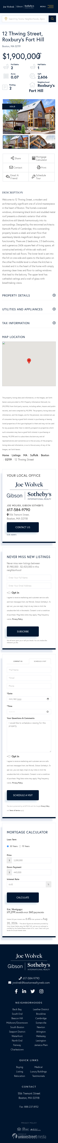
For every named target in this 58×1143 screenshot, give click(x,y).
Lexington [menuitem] (41, 1040)
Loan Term (12, 839)
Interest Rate (13, 879)
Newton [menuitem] (41, 1027)
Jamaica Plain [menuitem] (41, 1045)
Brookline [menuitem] (41, 1013)
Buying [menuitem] (19, 1067)
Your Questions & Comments (21, 718)
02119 (8, 459)
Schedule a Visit (40, 661)
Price (9, 855)
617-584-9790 (18, 509)
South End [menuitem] (17, 1013)
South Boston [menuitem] (17, 1027)
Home (5, 455)
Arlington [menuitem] (41, 1031)
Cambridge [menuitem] (41, 1018)
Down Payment (14, 867)
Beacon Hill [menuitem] (17, 1018)
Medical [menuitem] (39, 1067)
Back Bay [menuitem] (17, 1009)
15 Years (25, 846)
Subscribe (23, 631)
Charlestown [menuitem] (17, 1049)
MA (25, 455)
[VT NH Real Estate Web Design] (29, 1136)
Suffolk (34, 455)
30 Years (14, 846)
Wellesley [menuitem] (41, 1036)
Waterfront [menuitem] (17, 1036)
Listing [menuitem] (19, 1071)
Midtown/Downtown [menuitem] (17, 1022)
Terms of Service (15, 810)
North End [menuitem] (17, 1040)
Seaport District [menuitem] (17, 1031)
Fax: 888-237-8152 (29, 1106)
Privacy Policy (17, 619)
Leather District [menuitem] (41, 1009)
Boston (45, 455)
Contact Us (22, 527)
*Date (9, 693)
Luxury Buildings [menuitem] (38, 1071)
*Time (9, 706)
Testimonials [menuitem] (38, 1075)
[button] (52, 18)
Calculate (23, 897)
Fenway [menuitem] (17, 1045)
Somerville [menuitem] (41, 1022)
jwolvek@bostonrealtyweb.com (31, 982)
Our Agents (11, 535)
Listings (16, 455)
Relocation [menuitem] (19, 1075)
